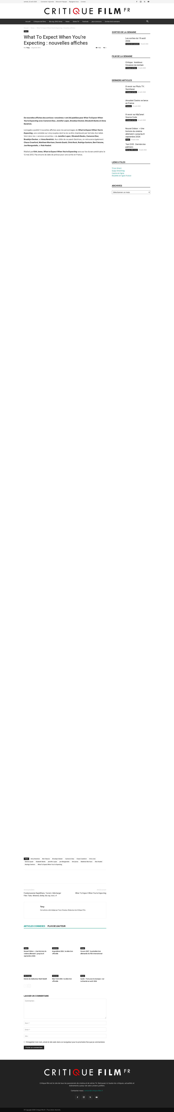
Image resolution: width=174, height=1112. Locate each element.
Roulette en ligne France (121, 176)
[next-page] (29, 985)
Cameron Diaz (69, 859)
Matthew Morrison (86, 861)
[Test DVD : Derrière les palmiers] (118, 151)
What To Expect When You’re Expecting (90, 893)
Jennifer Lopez (52, 861)
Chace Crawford (82, 859)
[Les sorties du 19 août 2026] (118, 45)
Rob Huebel (98, 861)
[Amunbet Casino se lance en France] (118, 107)
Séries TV (76, 21)
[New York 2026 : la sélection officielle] (65, 968)
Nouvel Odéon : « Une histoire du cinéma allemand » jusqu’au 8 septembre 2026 (35, 953)
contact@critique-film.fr (93, 1090)
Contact (83, 1)
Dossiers (128, 106)
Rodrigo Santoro (30, 864)
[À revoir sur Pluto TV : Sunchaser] (118, 93)
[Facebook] (136, 1)
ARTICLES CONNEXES (34, 926)
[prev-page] (25, 985)
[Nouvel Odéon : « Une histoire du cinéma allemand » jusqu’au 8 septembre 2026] (37, 940)
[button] (147, 22)
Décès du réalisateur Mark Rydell (35, 979)
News (67, 21)
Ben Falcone (46, 859)
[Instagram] (140, 1)
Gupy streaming (118, 171)
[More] (48, 53)
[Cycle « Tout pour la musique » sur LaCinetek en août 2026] (93, 968)
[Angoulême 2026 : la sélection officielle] (65, 940)
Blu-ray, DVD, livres (55, 21)
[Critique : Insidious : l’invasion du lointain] (118, 69)
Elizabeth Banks (40, 861)
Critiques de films (40, 21)
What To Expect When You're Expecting (50, 864)
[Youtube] (148, 1)
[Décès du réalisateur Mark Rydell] (37, 968)
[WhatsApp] (42, 53)
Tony (27, 47)
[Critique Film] (87, 11)
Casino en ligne (118, 173)
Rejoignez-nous (74, 1)
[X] (144, 1)
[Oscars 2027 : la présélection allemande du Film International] (93, 940)
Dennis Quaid (29, 861)
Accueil (27, 21)
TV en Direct (116, 168)
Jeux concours (97, 21)
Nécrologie (28, 976)
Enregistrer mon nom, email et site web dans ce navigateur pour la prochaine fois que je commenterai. (65, 1042)
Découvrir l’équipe (61, 1)
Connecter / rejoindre (47, 1)
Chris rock (92, 859)
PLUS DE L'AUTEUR (56, 926)
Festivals (85, 21)
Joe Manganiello (64, 861)
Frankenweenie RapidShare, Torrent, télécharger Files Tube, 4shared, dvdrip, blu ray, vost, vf (42, 894)
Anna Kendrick (35, 859)
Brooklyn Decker (57, 859)
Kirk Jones (75, 861)
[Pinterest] (37, 53)
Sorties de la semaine (112, 21)
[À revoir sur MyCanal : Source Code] (118, 121)
